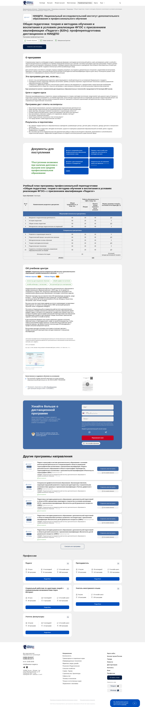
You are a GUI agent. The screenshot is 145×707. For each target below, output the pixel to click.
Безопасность (67, 656)
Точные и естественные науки (72, 681)
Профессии (111, 673)
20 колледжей (98, 569)
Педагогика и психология (58, 9)
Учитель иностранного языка (88, 588)
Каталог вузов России (114, 656)
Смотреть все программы (72, 546)
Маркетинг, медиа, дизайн (71, 663)
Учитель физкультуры (35, 617)
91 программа (47, 572)
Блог (108, 670)
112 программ (98, 572)
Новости (110, 662)
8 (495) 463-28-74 (28, 659)
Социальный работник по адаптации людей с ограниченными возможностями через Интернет (45, 590)
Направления (67, 653)
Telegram (113, 686)
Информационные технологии (72, 661)
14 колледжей (47, 569)
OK (134, 703)
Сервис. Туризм (67, 671)
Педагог (29, 563)
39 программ (32, 600)
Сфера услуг (67, 676)
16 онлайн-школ (64, 569)
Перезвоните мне (98, 438)
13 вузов (80, 569)
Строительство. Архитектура (71, 673)
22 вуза (30, 598)
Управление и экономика (70, 683)
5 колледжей (47, 623)
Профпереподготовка (85, 3)
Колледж (42, 3)
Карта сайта (111, 653)
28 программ (82, 572)
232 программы (114, 572)
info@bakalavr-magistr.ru (30, 664)
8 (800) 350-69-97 (28, 657)
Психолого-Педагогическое (71, 666)
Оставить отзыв (114, 677)
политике (123, 704)
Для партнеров (112, 665)
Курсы (96, 3)
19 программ (32, 626)
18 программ (82, 597)
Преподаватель (82, 563)
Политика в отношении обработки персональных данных (64, 700)
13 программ (47, 626)
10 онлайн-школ (98, 594)
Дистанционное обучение (30, 9)
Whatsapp (113, 690)
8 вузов (80, 594)
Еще (101, 3)
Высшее (50, 3)
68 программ (32, 572)
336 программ (63, 626)
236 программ (97, 597)
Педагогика (70, 9)
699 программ (63, 572)
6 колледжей (47, 598)
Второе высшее (60, 3)
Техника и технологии (69, 678)
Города (109, 659)
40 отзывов (29, 469)
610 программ (63, 600)
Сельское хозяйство (69, 668)
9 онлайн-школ (114, 569)
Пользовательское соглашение (87, 700)
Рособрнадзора (52, 387)
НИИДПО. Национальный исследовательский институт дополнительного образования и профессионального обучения (76, 17)
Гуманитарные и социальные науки (74, 658)
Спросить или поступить (34, 46)
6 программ (47, 600)
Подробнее (47, 579)
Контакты (110, 667)
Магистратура (71, 3)
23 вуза (30, 569)
